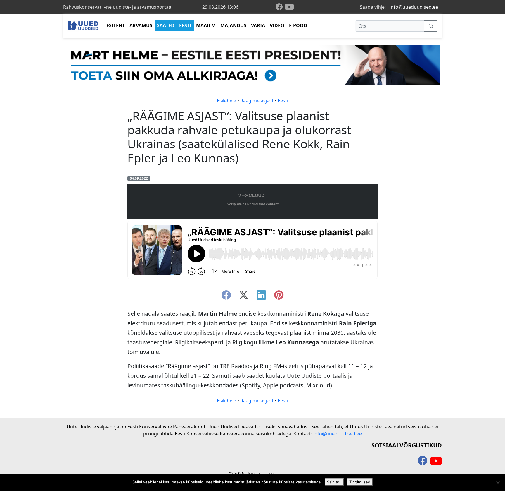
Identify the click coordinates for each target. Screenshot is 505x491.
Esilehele (226, 100)
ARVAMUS (140, 25)
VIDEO (277, 25)
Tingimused (359, 482)
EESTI (185, 25)
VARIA (258, 25)
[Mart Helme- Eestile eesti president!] (252, 64)
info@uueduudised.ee (414, 7)
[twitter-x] (244, 296)
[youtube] (289, 7)
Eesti (283, 100)
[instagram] (279, 296)
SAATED (165, 25)
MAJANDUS (233, 25)
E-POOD (298, 25)
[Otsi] (431, 26)
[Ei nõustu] (498, 482)
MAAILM (206, 25)
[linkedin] (261, 296)
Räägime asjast (257, 100)
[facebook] (280, 7)
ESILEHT (115, 25)
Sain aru (334, 482)
